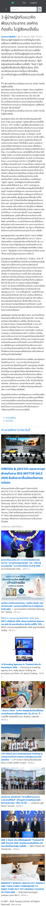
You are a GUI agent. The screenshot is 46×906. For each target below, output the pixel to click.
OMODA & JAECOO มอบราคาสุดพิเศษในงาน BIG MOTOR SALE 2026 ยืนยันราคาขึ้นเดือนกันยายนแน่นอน (23, 476)
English (33, 2)
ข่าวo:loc (9, 420)
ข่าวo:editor (11, 417)
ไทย (24, 2)
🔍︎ (40, 9)
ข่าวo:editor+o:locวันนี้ (15, 430)
